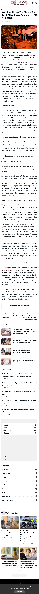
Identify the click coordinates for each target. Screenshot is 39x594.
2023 (4, 443)
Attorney (5, 469)
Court (4, 477)
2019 (4, 456)
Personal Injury (7, 500)
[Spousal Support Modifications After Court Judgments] (7, 361)
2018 (4, 459)
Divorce (4, 481)
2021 (4, 450)
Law (4, 10)
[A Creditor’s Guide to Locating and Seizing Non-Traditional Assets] (10, 553)
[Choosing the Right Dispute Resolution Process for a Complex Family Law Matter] (29, 553)
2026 (4, 421)
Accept (19, 591)
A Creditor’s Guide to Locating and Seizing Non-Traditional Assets (10, 563)
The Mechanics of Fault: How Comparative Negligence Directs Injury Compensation (24, 331)
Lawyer (4, 492)
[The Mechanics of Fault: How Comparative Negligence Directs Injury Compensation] (7, 332)
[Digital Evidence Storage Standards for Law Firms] (7, 351)
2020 (4, 453)
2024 (4, 440)
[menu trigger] (4, 3)
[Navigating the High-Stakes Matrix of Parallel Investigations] (7, 341)
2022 (4, 447)
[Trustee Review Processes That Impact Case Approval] (10, 522)
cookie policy (25, 588)
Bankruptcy (6, 473)
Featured (5, 485)
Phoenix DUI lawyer (27, 69)
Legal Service (7, 496)
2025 (4, 437)
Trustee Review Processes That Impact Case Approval (10, 533)
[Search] (36, 3)
